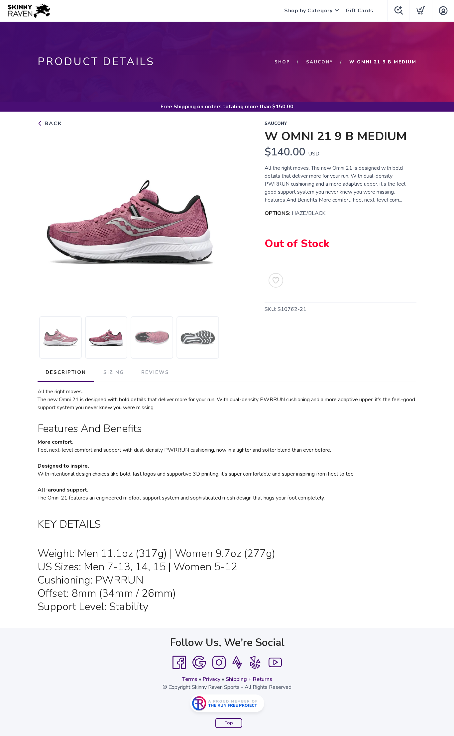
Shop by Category (308, 10)
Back (52, 123)
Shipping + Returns (249, 679)
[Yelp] (255, 663)
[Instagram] (219, 663)
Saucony (319, 62)
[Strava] (237, 663)
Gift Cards (359, 10)
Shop (282, 62)
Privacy (211, 679)
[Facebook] (179, 663)
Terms (189, 679)
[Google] (199, 663)
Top (229, 723)
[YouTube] (275, 663)
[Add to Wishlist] (276, 280)
